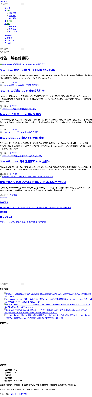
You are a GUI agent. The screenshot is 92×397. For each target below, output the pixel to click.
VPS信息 (12, 13)
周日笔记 (3, 1)
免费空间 (12, 29)
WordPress (13, 31)
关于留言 (8, 43)
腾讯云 (8, 36)
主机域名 (12, 26)
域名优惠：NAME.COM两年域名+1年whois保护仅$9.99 (33, 182)
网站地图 (23, 394)
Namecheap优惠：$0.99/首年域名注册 (22, 90)
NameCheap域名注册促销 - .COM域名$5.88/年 (27, 70)
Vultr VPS (9, 40)
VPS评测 (12, 18)
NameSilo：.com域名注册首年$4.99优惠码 (25, 161)
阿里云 (8, 38)
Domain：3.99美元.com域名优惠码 (20, 114)
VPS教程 (12, 16)
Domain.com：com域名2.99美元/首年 (22, 137)
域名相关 (12, 83)
